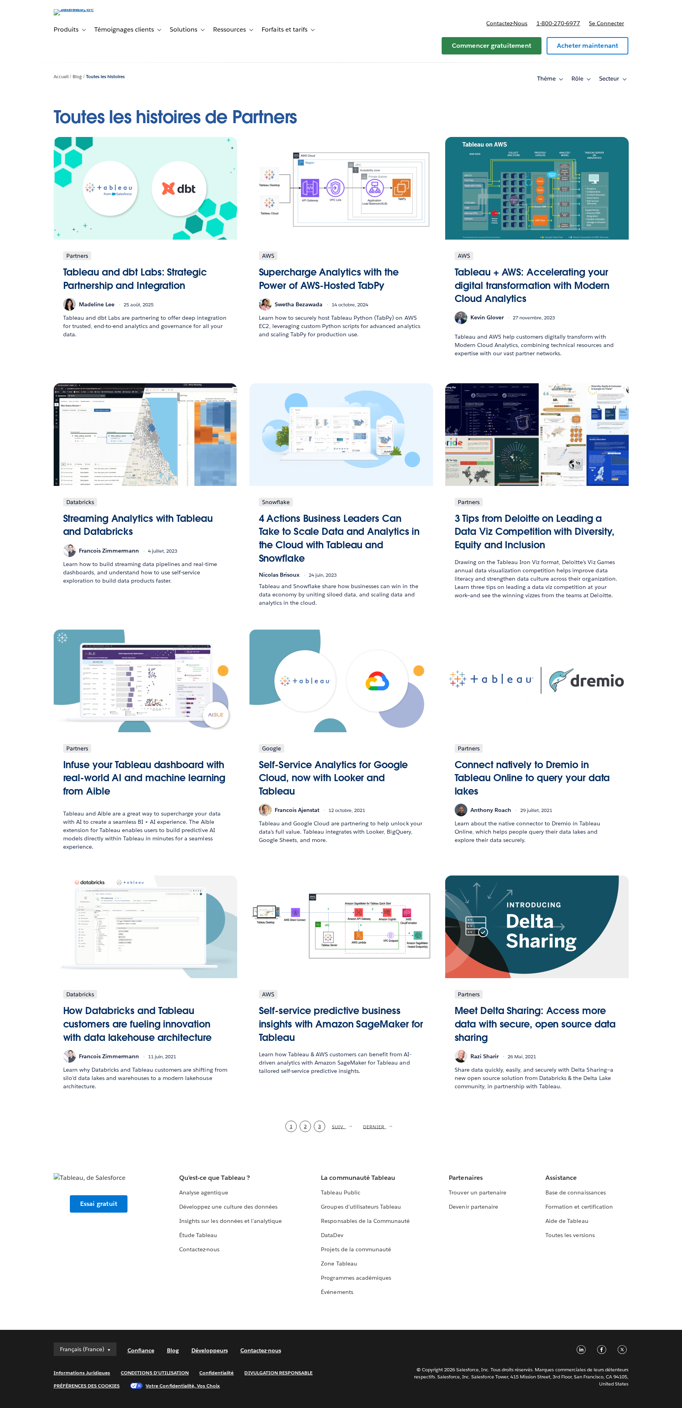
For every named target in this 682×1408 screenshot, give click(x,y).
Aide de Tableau (566, 1220)
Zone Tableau (339, 1263)
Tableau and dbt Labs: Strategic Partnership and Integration (135, 279)
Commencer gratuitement (491, 45)
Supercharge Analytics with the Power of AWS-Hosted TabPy (329, 279)
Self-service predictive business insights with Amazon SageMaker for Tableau (341, 1024)
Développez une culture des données (228, 1206)
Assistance (561, 1178)
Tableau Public (340, 1192)
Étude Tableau (198, 1235)
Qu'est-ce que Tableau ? (214, 1178)
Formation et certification (579, 1206)
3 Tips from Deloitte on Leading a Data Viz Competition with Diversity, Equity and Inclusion (535, 531)
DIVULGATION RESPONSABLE (278, 1372)
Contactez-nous (506, 23)
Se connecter (606, 23)
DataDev (332, 1235)
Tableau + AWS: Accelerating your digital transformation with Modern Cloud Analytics (532, 285)
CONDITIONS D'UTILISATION (155, 1372)
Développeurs (209, 1350)
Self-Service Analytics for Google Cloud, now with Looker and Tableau (333, 778)
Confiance (140, 1350)
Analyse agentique (203, 1192)
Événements (337, 1292)
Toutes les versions (569, 1235)
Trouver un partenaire (477, 1192)
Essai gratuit (99, 1204)
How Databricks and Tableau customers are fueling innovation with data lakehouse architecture (137, 1024)
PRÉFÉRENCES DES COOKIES (87, 1385)
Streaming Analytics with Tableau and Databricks (138, 525)
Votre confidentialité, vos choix (183, 1385)
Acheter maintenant (587, 45)
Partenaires (465, 1178)
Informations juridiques (82, 1372)
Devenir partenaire (473, 1206)
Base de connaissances (575, 1192)
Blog (77, 77)
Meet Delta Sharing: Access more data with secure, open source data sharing (535, 1024)
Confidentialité (216, 1372)
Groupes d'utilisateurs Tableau (361, 1206)
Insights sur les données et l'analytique (230, 1220)
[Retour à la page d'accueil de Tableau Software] (87, 9)
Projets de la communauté (356, 1249)
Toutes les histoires (105, 77)
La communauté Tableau (358, 1178)
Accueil (61, 77)
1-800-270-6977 (558, 23)
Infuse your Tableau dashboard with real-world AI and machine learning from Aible (144, 778)
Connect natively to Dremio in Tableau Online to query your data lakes (532, 778)
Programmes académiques (356, 1277)
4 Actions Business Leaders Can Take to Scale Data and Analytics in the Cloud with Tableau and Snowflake (339, 538)
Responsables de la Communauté (365, 1220)
